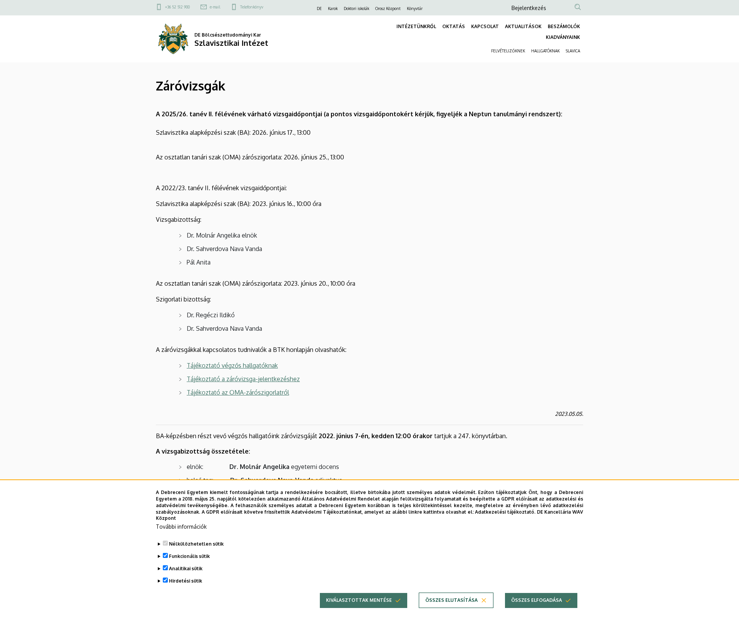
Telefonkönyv (251, 7)
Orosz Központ (388, 8)
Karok (333, 8)
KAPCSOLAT (485, 26)
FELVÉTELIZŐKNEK (508, 51)
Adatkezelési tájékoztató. (505, 511)
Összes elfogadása (536, 600)
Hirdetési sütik (185, 581)
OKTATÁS (453, 26)
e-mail (215, 7)
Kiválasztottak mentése (359, 600)
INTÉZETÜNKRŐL (416, 26)
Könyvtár (415, 8)
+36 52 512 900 (177, 7)
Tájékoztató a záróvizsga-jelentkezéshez (243, 379)
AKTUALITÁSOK (523, 26)
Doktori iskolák (356, 8)
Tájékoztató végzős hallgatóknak (232, 365)
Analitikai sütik (185, 568)
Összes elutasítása (451, 600)
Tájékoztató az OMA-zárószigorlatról (238, 392)
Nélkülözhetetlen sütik (196, 544)
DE (319, 8)
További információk (181, 526)
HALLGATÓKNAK (545, 51)
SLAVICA (573, 51)
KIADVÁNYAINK (563, 37)
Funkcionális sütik (189, 556)
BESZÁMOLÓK (564, 26)
